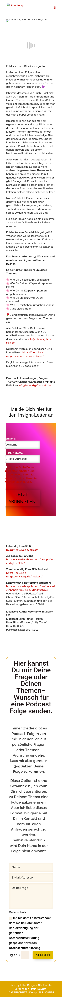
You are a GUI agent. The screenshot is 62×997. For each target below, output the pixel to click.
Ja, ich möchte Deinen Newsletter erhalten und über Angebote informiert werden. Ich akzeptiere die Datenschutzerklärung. (20, 474)
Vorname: (10, 438)
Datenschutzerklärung (24, 948)
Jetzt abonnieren (21, 498)
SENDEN (43, 955)
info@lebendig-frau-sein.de (35, 385)
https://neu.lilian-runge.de (22, 549)
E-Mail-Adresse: (13, 452)
